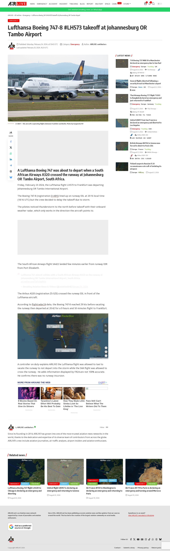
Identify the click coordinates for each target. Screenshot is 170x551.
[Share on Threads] (11, 171)
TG (144, 115)
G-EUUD (148, 158)
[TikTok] (149, 539)
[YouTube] (138, 539)
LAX (133, 138)
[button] (153, 4)
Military (141, 172)
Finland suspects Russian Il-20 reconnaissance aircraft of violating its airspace (145, 166)
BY (133, 76)
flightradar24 (39, 304)
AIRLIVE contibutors (98, 44)
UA (144, 138)
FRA (133, 115)
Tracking (150, 67)
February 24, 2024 (80, 286)
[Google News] (142, 539)
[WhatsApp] (152, 539)
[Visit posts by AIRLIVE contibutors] (11, 46)
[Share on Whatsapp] (11, 153)
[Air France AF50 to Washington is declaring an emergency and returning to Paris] (104, 472)
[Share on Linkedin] (11, 159)
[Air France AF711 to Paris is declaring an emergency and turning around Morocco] (143, 472)
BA (133, 158)
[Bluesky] (160, 539)
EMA (142, 76)
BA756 (137, 158)
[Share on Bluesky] (11, 177)
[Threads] (156, 539)
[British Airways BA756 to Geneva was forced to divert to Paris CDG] (122, 146)
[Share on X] (11, 147)
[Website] (107, 427)
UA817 (149, 138)
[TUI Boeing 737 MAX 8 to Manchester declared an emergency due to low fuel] (122, 63)
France (140, 149)
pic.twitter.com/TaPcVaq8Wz (33, 281)
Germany (150, 104)
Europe (143, 67)
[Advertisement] (63, 148)
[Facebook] (131, 539)
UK (156, 67)
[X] (134, 539)
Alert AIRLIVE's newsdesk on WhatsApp (141, 515)
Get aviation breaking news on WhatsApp (85, 9)
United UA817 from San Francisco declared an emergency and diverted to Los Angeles (146, 122)
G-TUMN (149, 76)
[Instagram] (145, 539)
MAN (155, 76)
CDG (142, 158)
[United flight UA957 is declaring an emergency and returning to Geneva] (65, 472)
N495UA (139, 138)
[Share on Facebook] (11, 141)
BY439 (137, 76)
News (140, 87)
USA (150, 129)
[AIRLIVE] (17, 4)
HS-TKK (139, 115)
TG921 (148, 115)
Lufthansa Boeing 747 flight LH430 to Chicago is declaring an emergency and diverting (25, 491)
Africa (130, 484)
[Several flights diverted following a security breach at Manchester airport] (122, 84)
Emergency (13, 20)
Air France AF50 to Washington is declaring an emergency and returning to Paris (104, 491)
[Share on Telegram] (11, 165)
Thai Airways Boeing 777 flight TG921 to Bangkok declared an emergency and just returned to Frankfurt (146, 98)
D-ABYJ (54, 195)
